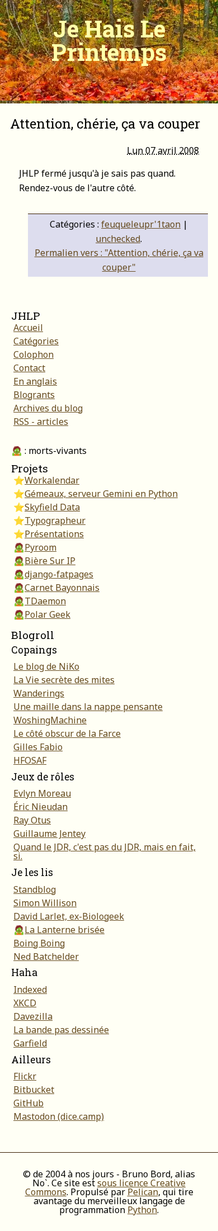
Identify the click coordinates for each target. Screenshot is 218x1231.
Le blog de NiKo (46, 666)
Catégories (36, 341)
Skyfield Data (52, 507)
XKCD (24, 1003)
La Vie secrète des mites (64, 680)
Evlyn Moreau (42, 793)
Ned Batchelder (46, 956)
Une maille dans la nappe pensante (88, 706)
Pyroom (40, 547)
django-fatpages (59, 574)
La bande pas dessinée (61, 1030)
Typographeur (55, 520)
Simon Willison (45, 903)
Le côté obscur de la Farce (67, 733)
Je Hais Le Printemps (109, 40)
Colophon (33, 354)
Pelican (142, 1192)
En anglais (35, 381)
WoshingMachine (50, 720)
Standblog (34, 889)
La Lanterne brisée (65, 930)
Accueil (28, 327)
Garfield (30, 1043)
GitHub (28, 1103)
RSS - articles (40, 421)
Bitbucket (33, 1089)
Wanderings (38, 693)
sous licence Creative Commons (105, 1187)
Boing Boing (39, 943)
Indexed (30, 989)
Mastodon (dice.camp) (58, 1116)
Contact (29, 368)
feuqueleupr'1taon (141, 224)
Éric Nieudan (40, 807)
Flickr (24, 1076)
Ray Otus (32, 820)
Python (142, 1210)
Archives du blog (48, 408)
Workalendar (52, 480)
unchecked (118, 239)
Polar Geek (47, 614)
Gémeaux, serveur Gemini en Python (101, 493)
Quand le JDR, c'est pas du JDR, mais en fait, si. (104, 851)
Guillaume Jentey (49, 833)
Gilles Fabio (38, 747)
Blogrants (34, 395)
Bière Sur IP (50, 561)
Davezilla (33, 1016)
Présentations (54, 534)
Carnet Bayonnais (62, 587)
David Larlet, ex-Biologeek (68, 916)
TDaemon (45, 601)
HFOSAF (29, 760)
